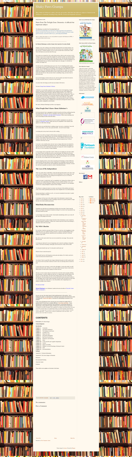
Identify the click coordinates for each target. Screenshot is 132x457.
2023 (82, 200)
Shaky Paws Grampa (49, 6)
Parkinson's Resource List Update (83, 232)
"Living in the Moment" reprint (83, 237)
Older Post (72, 438)
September (84, 246)
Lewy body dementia (63, 303)
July (83, 251)
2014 (82, 212)
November (84, 241)
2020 (82, 206)
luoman (65, 448)
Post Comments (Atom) (45, 440)
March (83, 257)
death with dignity (47, 298)
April (83, 255)
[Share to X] (55, 398)
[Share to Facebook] (57, 398)
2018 (82, 208)
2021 (82, 204)
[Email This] (53, 398)
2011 (82, 261)
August (83, 249)
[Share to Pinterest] (58, 398)
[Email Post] (51, 397)
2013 (82, 214)
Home (55, 438)
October (83, 244)
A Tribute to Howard (83, 219)
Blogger (73, 448)
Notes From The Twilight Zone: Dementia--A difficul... (84, 225)
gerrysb (92, 202)
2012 (82, 259)
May (83, 253)
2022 (82, 202)
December (84, 215)
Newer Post (38, 438)
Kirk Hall (93, 199)
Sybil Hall (93, 200)
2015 (82, 210)
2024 (82, 199)
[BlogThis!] (54, 398)
